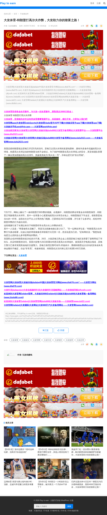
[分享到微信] (92, 26)
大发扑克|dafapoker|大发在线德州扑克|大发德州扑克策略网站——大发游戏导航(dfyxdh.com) (47, 290)
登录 (92, 3)
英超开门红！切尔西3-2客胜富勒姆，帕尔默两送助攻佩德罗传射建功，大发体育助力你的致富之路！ (86, 452)
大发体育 (23, 255)
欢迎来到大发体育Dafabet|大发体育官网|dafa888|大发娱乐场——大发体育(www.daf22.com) (47, 301)
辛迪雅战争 (24, 14)
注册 (99, 3)
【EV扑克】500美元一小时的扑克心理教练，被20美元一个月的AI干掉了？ (53, 484)
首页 (15, 14)
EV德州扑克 (55, 511)
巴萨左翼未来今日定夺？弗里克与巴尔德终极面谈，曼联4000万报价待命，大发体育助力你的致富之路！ (87, 484)
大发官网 (36, 340)
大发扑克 (47, 340)
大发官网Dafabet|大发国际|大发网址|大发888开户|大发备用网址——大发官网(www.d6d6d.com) (48, 305)
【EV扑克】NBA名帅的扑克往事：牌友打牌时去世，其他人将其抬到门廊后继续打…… (53, 452)
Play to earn (8, 3)
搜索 (69, 506)
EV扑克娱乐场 (73, 511)
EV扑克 (63, 511)
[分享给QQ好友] (96, 26)
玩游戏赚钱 (12, 26)
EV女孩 (46, 511)
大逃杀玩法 (38, 511)
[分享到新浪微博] (87, 26)
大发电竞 (58, 340)
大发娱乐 (25, 340)
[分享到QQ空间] (101, 26)
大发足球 (80, 340)
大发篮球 (69, 340)
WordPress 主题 (67, 500)
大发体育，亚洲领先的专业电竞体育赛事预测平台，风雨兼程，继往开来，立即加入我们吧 (45, 119)
